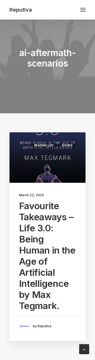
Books (67, 145)
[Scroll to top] (84, 349)
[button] (83, 10)
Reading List (44, 145)
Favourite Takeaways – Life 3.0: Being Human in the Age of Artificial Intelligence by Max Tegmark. (47, 255)
